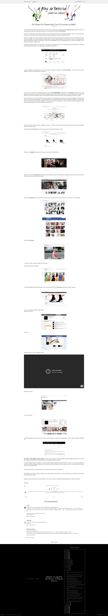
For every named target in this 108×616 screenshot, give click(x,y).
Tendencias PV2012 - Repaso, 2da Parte (74, 593)
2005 (67, 612)
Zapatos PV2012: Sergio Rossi (72, 579)
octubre (68, 562)
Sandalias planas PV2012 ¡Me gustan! (74, 601)
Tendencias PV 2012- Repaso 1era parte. (74, 597)
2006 (67, 611)
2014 (67, 556)
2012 (67, 558)
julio (68, 566)
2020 (67, 550)
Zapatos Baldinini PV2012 (71, 586)
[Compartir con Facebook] (56, 489)
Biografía (34, 1)
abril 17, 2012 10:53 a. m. (31, 525)
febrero (68, 604)
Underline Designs (104, 614)
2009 (67, 608)
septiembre (69, 563)
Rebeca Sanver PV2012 (71, 578)
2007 (67, 610)
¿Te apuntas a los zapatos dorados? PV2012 (75, 584)
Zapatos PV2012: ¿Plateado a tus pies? (74, 581)
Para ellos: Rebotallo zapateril (72, 592)
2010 (67, 607)
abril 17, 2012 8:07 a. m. (30, 516)
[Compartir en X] (54, 489)
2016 (67, 554)
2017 (67, 553)
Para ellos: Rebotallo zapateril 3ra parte (74, 576)
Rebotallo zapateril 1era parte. (72, 590)
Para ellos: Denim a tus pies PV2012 (73, 595)
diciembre (69, 560)
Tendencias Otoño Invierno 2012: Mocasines (75, 574)
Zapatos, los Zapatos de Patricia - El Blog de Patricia (54, 579)
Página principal (27, 1)
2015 (67, 555)
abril (68, 570)
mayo (68, 569)
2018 (67, 552)
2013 (67, 557)
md (27, 505)
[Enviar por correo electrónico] (49, 489)
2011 (67, 606)
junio (68, 567)
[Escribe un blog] (52, 489)
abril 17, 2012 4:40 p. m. (30, 535)
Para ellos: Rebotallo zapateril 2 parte (74, 583)
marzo (68, 602)
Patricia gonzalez (29, 529)
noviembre (69, 561)
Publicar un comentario (30, 537)
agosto (68, 565)
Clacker (27, 520)
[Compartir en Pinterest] (59, 489)
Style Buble (45, 263)
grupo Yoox (27, 33)
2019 (67, 551)
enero (68, 605)
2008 (67, 609)
